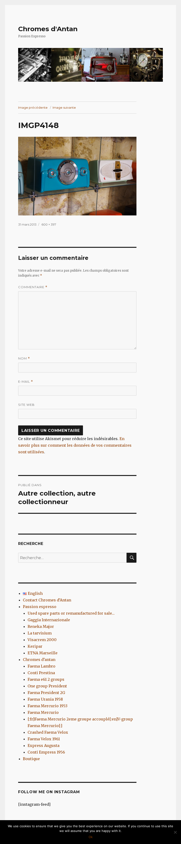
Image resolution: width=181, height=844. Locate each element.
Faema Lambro (41, 666)
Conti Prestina (41, 672)
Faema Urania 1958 (45, 699)
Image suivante (64, 107)
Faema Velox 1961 (44, 739)
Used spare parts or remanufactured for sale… (71, 613)
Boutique (31, 758)
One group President (47, 686)
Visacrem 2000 (42, 639)
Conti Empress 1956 (46, 752)
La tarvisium (40, 633)
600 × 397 (48, 224)
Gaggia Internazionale (49, 619)
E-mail (25, 382)
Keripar (35, 646)
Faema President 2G (46, 692)
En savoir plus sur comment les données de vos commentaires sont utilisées (75, 445)
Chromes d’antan (39, 659)
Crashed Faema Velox (48, 732)
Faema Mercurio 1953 (47, 705)
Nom (24, 358)
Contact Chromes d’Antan (47, 600)
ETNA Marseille (43, 653)
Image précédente (33, 107)
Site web (26, 405)
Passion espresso (39, 606)
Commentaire (32, 287)
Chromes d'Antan (48, 29)
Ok (91, 837)
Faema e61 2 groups (46, 679)
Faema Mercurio (43, 712)
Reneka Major (41, 626)
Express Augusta (43, 745)
